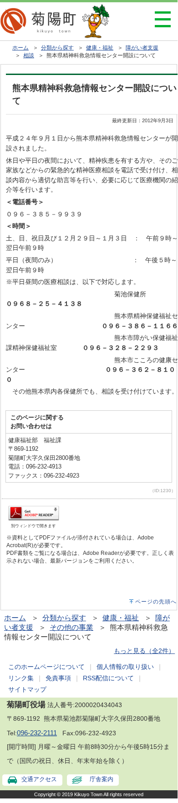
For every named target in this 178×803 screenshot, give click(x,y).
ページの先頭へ (156, 601)
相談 (28, 55)
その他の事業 (71, 627)
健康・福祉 (99, 48)
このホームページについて (46, 666)
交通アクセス (39, 779)
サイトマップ (27, 689)
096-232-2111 (37, 733)
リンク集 (21, 678)
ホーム (20, 48)
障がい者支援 (142, 48)
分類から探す (57, 48)
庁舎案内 (101, 779)
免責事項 (58, 678)
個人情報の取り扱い (125, 666)
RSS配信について (108, 678)
